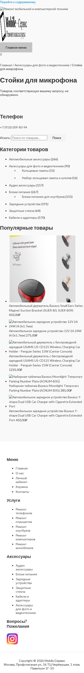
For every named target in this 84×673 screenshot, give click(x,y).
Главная (6, 65)
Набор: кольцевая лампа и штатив (46, 178)
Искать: (5, 138)
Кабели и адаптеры (23, 217)
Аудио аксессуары (22, 185)
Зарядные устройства (25, 204)
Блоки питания (19, 192)
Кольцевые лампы (35, 170)
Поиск (56, 138)
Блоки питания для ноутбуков (43, 196)
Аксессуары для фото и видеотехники (36, 166)
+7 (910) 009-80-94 (13, 127)
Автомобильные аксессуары (29, 159)
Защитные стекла (21, 211)
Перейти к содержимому (18, 2)
